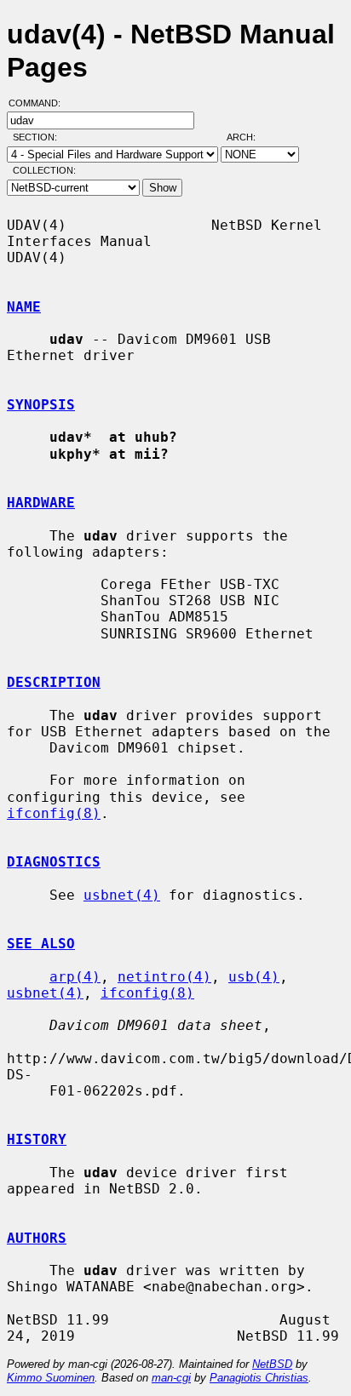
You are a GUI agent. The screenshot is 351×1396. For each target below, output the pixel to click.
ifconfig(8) (54, 813)
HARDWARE (41, 503)
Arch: (249, 137)
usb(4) (253, 977)
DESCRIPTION (54, 682)
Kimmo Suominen (51, 1377)
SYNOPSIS (41, 405)
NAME (24, 307)
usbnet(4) (121, 895)
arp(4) (75, 977)
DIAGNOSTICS (54, 862)
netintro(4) (164, 977)
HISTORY (36, 1139)
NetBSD (272, 1364)
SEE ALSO (41, 943)
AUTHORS (36, 1238)
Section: (39, 137)
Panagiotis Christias (259, 1377)
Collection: (44, 170)
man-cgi (171, 1377)
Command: (40, 103)
